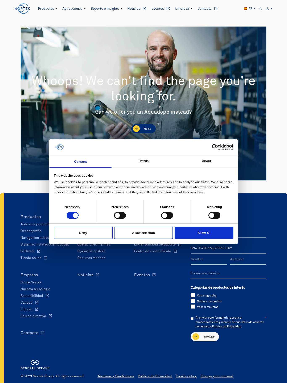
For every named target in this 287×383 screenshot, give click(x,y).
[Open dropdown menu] (55, 8)
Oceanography (206, 295)
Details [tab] (143, 161)
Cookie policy (186, 376)
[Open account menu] (269, 8)
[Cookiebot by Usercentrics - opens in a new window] (215, 147)
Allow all (203, 233)
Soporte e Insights (105, 8)
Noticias (133, 8)
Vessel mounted (208, 307)
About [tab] (206, 161)
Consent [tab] (80, 161)
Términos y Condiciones (115, 376)
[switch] (120, 215)
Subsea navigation (209, 301)
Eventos (157, 8)
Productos (46, 8)
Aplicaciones (72, 8)
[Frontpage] (22, 8)
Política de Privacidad (226, 326)
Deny (83, 233)
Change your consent (217, 376)
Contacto (204, 8)
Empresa (182, 8)
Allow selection (143, 233)
